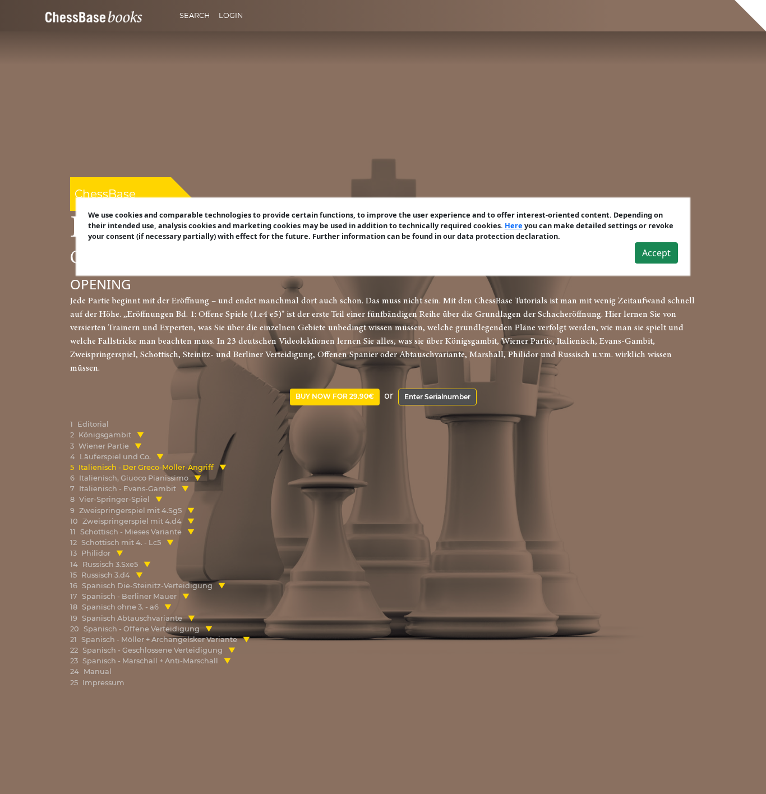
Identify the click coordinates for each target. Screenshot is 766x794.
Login (231, 15)
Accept (656, 253)
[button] (140, 435)
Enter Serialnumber (437, 397)
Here (514, 225)
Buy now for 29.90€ (335, 396)
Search (194, 15)
